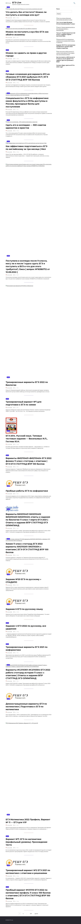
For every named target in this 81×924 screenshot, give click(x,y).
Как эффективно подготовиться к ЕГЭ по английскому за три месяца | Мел (26, 147)
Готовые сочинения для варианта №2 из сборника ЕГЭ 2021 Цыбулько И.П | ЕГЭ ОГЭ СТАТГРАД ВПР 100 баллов (28, 77)
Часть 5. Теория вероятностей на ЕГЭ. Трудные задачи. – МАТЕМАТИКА (65, 34)
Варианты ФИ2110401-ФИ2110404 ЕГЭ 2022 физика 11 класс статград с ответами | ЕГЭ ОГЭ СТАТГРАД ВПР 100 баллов (28, 461)
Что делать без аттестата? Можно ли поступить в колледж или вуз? (26, 13)
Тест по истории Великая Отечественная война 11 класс (65, 23)
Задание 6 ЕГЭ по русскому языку (24, 609)
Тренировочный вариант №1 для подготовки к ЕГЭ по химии (23, 403)
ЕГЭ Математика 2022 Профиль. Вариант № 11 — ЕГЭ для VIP (28, 821)
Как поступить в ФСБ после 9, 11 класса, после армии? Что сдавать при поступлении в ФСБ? (65, 59)
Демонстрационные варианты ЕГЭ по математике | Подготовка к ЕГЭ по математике (26, 707)
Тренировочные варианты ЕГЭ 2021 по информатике (26, 648)
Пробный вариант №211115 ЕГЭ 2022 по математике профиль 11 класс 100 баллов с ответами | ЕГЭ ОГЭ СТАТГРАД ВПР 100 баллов (28, 894)
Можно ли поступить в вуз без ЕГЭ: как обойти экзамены (27, 33)
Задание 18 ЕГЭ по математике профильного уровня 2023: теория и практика (65, 46)
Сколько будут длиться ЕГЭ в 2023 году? (65, 66)
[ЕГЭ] (24, 9)
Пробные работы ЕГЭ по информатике (27, 491)
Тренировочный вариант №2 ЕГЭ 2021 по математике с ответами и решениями (28, 871)
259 (31, 913)
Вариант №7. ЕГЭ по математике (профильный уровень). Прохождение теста (26, 842)
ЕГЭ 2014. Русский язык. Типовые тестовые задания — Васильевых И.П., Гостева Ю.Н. (26, 439)
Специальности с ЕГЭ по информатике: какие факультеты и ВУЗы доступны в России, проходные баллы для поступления (27, 102)
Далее (36, 913)
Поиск (58, 9)
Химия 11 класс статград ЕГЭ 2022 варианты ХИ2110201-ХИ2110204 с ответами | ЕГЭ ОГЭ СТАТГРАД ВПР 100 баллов (27, 548)
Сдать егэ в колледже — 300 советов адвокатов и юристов (26, 126)
